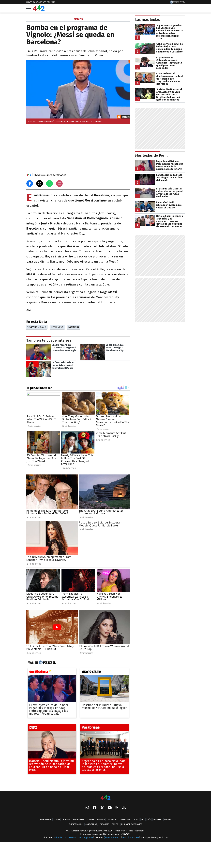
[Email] (59, 183)
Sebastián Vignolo (36, 327)
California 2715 (60, 837)
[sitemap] (124, 808)
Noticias (66, 819)
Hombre (90, 819)
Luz (143, 819)
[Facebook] (94, 808)
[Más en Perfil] (47, 662)
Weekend (101, 819)
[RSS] (117, 808)
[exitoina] (52, 672)
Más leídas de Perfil (151, 155)
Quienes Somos (75, 824)
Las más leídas (147, 19)
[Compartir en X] (39, 183)
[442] (105, 798)
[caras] (52, 728)
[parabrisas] (104, 728)
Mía (149, 819)
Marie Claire (78, 819)
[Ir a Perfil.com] (177, 2)
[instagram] (87, 808)
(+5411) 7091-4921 (112, 837)
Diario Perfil (46, 819)
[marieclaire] (104, 672)
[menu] (28, 8)
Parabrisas (112, 819)
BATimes (167, 819)
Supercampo (125, 819)
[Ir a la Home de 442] (39, 10)
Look (136, 819)
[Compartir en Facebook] (29, 183)
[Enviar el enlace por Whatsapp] (49, 183)
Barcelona (73, 327)
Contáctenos (91, 824)
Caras (57, 819)
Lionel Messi (57, 327)
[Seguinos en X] (102, 808)
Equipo (115, 824)
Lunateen (157, 819)
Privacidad (104, 824)
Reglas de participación (131, 824)
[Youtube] (110, 808)
